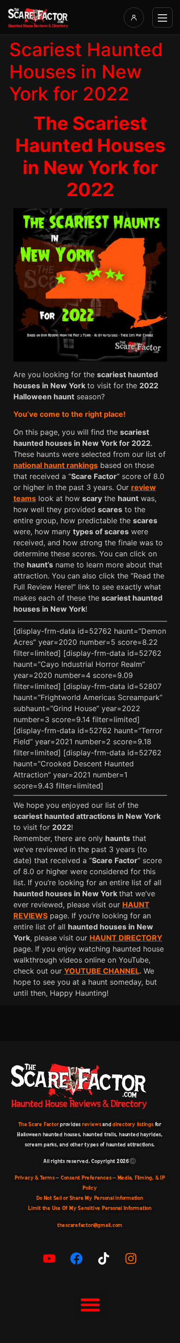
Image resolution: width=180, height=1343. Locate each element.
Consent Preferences (86, 1177)
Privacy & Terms (34, 1177)
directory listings (133, 1124)
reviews (91, 1124)
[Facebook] (76, 1258)
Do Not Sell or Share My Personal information (89, 1198)
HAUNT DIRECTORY (126, 937)
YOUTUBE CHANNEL (101, 970)
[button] (90, 1304)
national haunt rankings (55, 465)
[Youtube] (49, 1258)
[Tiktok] (103, 1258)
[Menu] (162, 17)
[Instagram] (131, 1258)
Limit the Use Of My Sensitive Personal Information (90, 1208)
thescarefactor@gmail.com (90, 1225)
